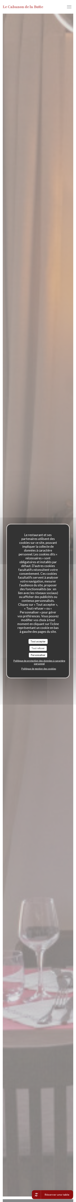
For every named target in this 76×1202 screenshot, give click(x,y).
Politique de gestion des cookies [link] (38, 668)
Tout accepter (38, 641)
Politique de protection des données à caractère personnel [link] (39, 662)
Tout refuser (38, 648)
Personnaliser (38, 654)
